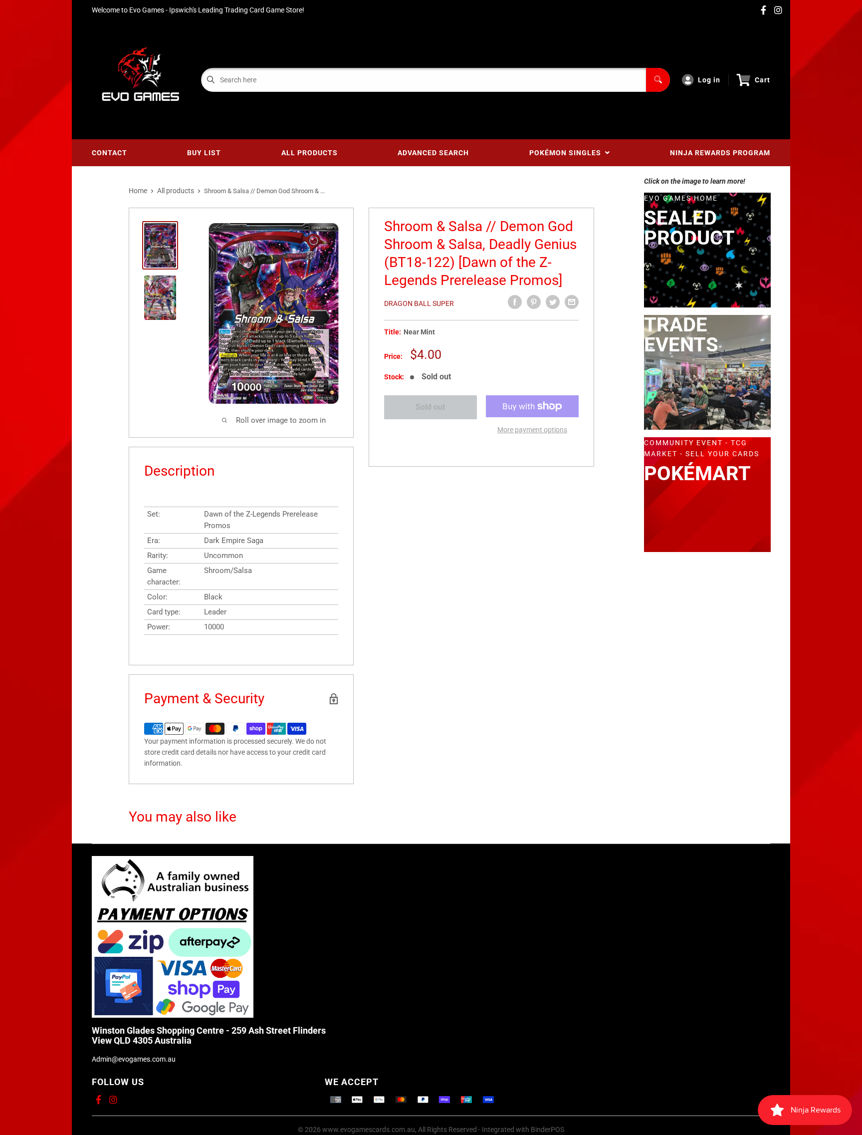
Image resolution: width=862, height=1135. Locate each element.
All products (175, 191)
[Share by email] (572, 302)
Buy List (204, 153)
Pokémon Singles (567, 153)
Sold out (430, 407)
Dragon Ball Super (419, 303)
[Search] (658, 80)
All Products (309, 153)
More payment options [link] (532, 430)
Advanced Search (433, 153)
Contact (109, 153)
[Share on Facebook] (515, 302)
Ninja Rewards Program (720, 153)
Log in (709, 80)
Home (138, 191)
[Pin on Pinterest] (534, 302)
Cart (762, 80)
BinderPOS (547, 1130)
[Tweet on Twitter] (553, 302)
